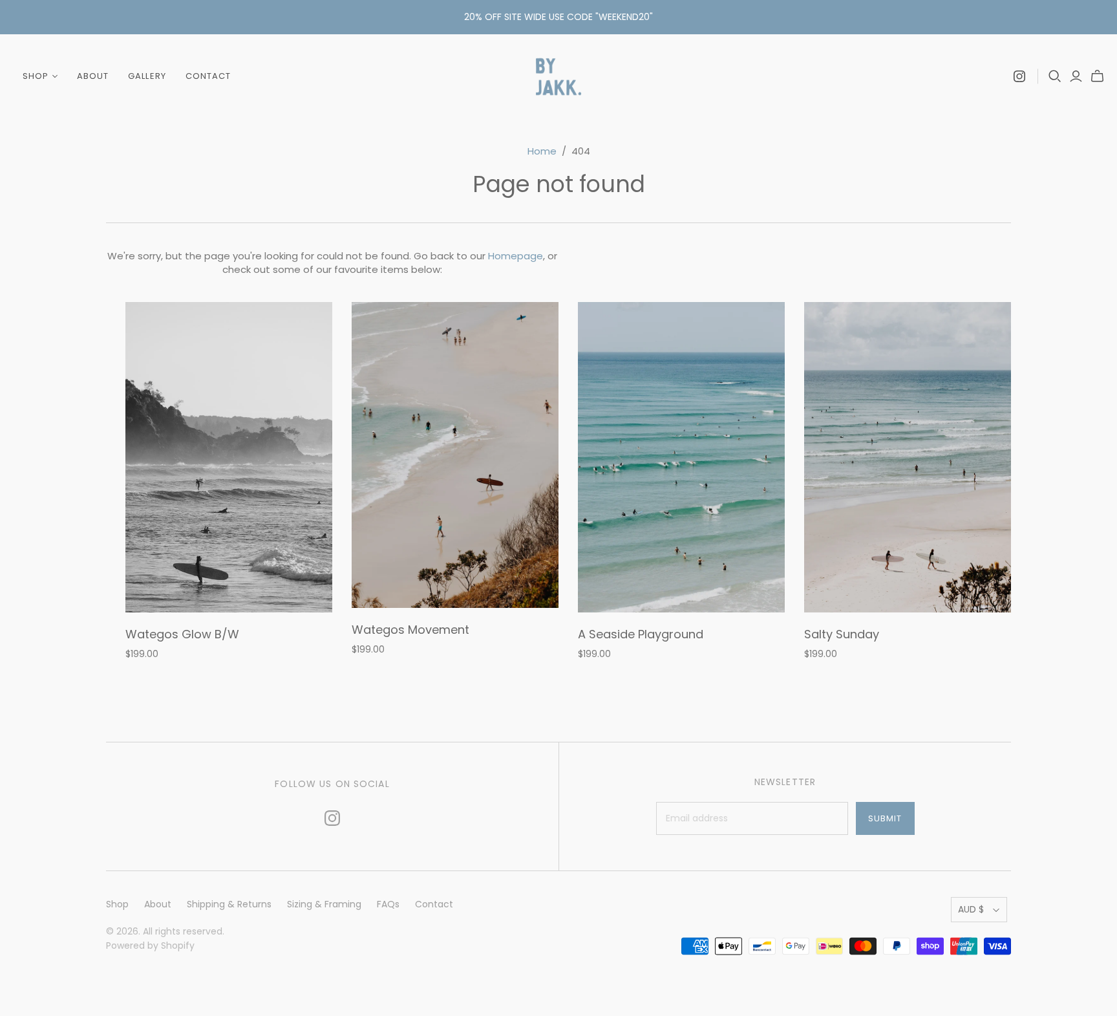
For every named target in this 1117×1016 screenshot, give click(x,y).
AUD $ (971, 909)
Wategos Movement (410, 629)
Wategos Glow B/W (182, 634)
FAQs (388, 904)
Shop (35, 76)
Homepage (515, 256)
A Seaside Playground (640, 634)
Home (542, 151)
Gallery (146, 76)
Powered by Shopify (150, 945)
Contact (208, 76)
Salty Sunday (841, 634)
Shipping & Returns (229, 904)
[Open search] (1054, 76)
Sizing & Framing (324, 904)
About (93, 76)
